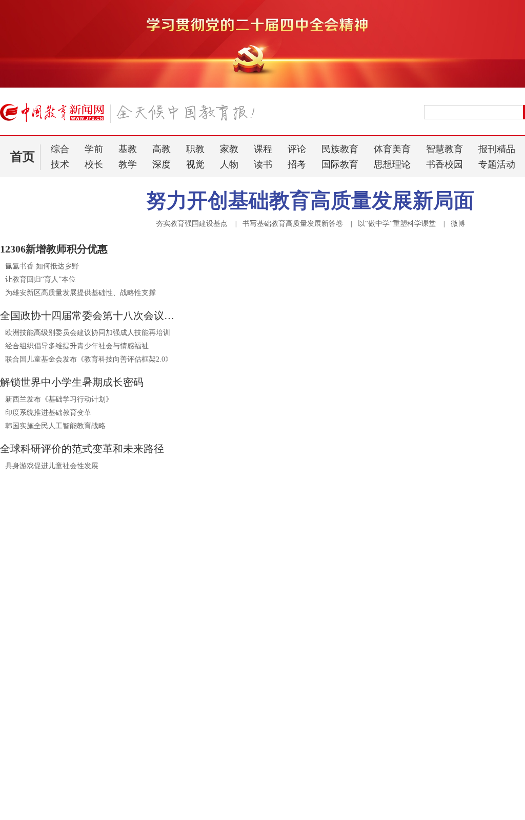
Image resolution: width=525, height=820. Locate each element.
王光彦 (272, 710)
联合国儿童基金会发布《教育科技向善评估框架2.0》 (88, 359)
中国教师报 (451, 753)
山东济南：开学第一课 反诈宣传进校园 (67, 716)
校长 (94, 164)
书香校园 (444, 164)
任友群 (300, 710)
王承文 (327, 699)
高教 (161, 149)
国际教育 (339, 164)
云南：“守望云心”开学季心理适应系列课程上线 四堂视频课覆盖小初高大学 (100, 779)
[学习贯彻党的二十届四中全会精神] (262, 85)
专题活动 (496, 164)
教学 (127, 164)
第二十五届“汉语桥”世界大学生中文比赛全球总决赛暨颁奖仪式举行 (307, 798)
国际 (327, 637)
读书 (263, 164)
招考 (297, 164)
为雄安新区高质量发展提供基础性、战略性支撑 (80, 293)
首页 (22, 156)
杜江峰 (355, 699)
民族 (277, 637)
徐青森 (327, 710)
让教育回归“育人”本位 (40, 279)
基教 (127, 149)
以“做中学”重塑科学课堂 (397, 223)
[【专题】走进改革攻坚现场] (94, 582)
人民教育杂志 (455, 735)
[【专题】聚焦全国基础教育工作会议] (300, 582)
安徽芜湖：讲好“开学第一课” (51, 701)
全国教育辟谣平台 (455, 599)
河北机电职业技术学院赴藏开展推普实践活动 (82, 762)
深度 (161, 164)
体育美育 (392, 149)
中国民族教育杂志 (464, 771)
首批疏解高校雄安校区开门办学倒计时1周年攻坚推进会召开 (307, 769)
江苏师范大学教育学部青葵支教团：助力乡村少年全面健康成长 (100, 744)
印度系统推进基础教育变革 (48, 412)
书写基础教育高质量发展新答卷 (293, 223)
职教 (195, 149)
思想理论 (392, 164)
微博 (458, 223)
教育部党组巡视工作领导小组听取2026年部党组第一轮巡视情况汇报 (307, 784)
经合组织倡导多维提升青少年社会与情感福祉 (77, 346)
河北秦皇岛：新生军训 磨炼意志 (58, 685)
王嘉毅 (272, 699)
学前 (94, 149)
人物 (229, 164)
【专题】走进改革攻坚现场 (59, 599)
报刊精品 (496, 149)
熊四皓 (300, 699)
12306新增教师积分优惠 (54, 249)
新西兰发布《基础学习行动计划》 (59, 399)
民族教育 (339, 149)
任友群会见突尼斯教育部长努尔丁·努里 (287, 742)
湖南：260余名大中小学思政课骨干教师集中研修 (82, 793)
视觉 (195, 164)
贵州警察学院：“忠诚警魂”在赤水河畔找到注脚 (80, 807)
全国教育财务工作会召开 (255, 812)
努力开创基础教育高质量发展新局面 (310, 200)
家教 (229, 149)
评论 (297, 149)
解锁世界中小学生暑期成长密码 (72, 382)
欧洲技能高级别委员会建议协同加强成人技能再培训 (87, 333)
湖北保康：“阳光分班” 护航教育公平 (63, 730)
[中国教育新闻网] (130, 117)
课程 (263, 149)
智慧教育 (444, 149)
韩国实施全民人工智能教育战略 (55, 426)
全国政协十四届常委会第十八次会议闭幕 (89, 315)
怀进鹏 (273, 684)
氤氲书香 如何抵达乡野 (42, 266)
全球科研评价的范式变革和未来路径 (82, 448)
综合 (60, 149)
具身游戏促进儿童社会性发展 (51, 466)
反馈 (500, 683)
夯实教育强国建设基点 (192, 223)
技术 (60, 164)
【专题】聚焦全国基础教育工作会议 (282, 599)
